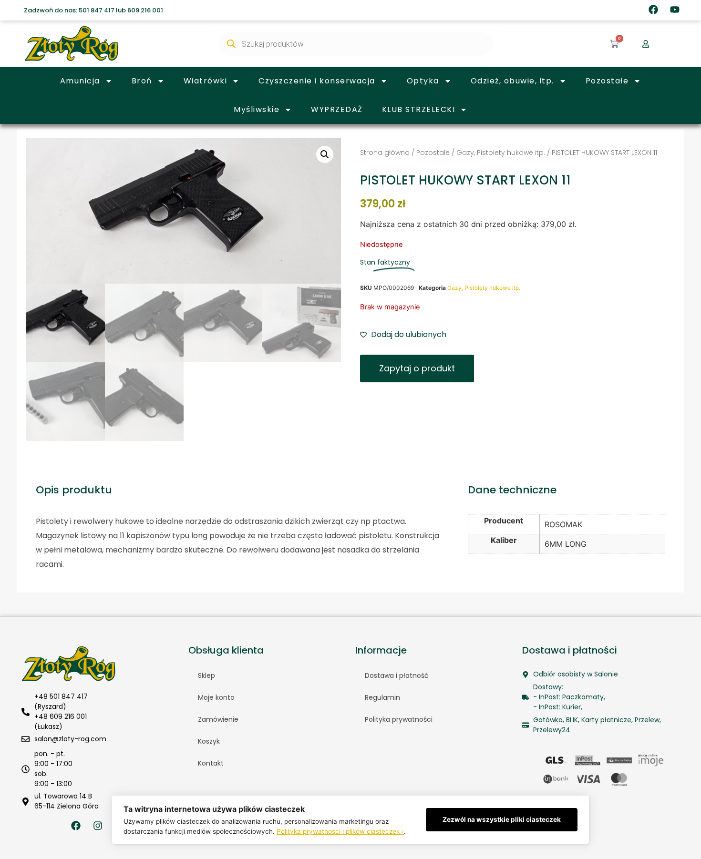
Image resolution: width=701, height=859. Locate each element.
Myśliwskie (256, 109)
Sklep (206, 675)
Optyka (423, 80)
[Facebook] (653, 9)
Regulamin (382, 697)
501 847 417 (96, 10)
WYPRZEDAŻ (337, 109)
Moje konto (216, 697)
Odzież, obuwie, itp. (512, 80)
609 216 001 (145, 10)
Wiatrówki (205, 80)
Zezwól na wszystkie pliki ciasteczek (502, 819)
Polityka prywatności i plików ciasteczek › (340, 831)
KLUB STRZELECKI (418, 109)
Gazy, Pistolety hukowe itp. (500, 152)
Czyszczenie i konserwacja (316, 80)
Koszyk (209, 741)
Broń (142, 80)
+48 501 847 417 (61, 696)
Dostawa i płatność (397, 675)
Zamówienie (218, 719)
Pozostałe (607, 80)
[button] (324, 154)
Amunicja (80, 80)
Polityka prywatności (399, 719)
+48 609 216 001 (60, 716)
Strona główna (385, 152)
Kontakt (211, 763)
